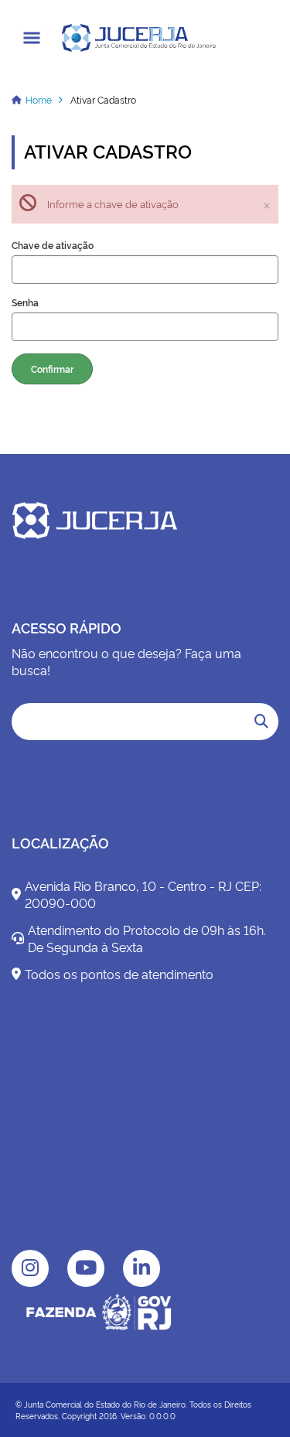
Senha (25, 302)
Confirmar (52, 369)
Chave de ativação (53, 245)
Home (39, 99)
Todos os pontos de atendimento (119, 973)
